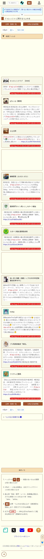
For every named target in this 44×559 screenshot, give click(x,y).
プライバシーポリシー (22, 536)
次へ (12, 30)
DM (18, 546)
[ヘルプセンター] (38, 530)
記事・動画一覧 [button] (11, 24)
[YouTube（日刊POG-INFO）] (30, 530)
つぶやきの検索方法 (12, 417)
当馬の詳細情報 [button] (32, 24)
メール (26, 546)
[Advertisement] (22, 58)
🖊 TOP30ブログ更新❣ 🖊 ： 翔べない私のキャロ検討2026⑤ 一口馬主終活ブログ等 (22, 10)
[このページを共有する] (3, 554)
